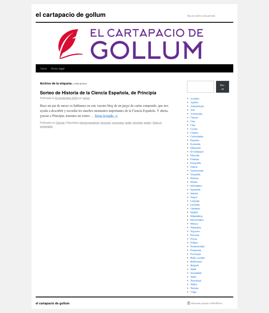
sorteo (147, 122)
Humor (194, 181)
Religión (194, 265)
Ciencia (60, 122)
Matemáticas (196, 216)
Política (194, 242)
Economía (195, 144)
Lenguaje (194, 200)
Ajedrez (194, 102)
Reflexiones (196, 261)
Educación (195, 147)
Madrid (194, 212)
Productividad (197, 246)
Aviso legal (58, 68)
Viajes (193, 291)
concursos (118, 122)
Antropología (197, 106)
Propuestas (195, 250)
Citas (192, 125)
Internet (194, 193)
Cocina (193, 128)
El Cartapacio (197, 151)
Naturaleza (195, 227)
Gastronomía (196, 170)
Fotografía (195, 163)
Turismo (194, 288)
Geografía (195, 174)
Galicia (193, 166)
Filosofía (194, 155)
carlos (86, 98)
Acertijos (194, 98)
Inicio (43, 68)
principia (137, 122)
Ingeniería (195, 189)
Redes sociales (197, 257)
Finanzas (194, 159)
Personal (194, 235)
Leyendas (195, 204)
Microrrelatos (197, 219)
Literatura (195, 208)
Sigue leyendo (106, 115)
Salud (193, 269)
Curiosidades (196, 136)
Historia (194, 178)
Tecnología (195, 280)
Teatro (193, 276)
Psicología (195, 253)
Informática (196, 185)
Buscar (222, 86)
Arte (192, 109)
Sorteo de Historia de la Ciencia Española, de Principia (98, 92)
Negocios (195, 231)
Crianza (194, 132)
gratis (128, 122)
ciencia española (89, 122)
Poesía (193, 238)
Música (194, 223)
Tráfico (193, 284)
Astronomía (196, 113)
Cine (192, 121)
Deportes (194, 140)
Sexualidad (195, 272)
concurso (105, 122)
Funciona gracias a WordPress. (207, 303)
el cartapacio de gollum (71, 14)
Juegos (193, 197)
